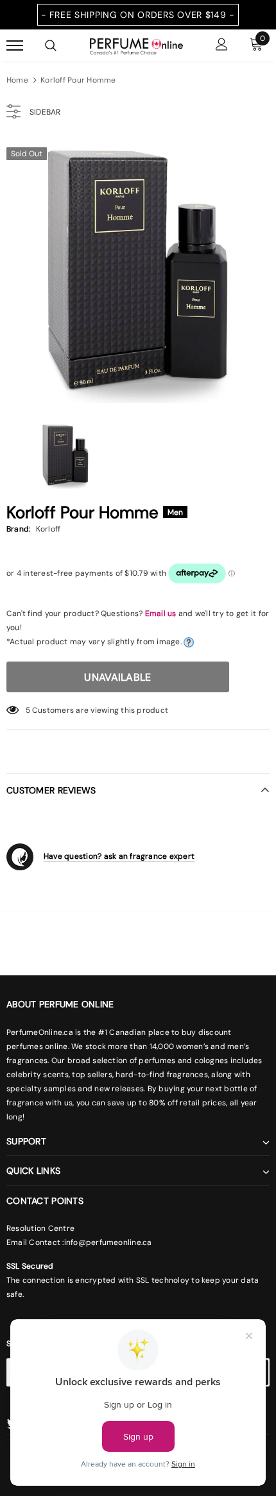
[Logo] (136, 45)
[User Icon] (222, 46)
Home (17, 80)
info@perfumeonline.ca (108, 1242)
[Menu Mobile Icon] (14, 45)
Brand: (18, 529)
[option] (138, 271)
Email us (161, 613)
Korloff (48, 529)
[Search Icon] (50, 45)
